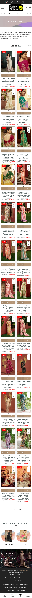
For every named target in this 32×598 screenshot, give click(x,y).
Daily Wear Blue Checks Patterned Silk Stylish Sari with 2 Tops (23, 422)
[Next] (30, 14)
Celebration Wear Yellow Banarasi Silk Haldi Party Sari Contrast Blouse (8, 195)
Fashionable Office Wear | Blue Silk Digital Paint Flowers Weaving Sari (23, 271)
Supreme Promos (23, 570)
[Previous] (1, 14)
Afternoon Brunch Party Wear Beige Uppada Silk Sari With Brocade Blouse (8, 81)
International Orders (11, 587)
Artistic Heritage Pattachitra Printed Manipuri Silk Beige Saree (8, 496)
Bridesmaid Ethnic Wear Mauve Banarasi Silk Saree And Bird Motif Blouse (23, 119)
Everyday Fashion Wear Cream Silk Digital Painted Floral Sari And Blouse (8, 346)
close (30, 2)
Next (20, 510)
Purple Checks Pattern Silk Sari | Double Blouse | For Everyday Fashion (8, 458)
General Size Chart (15, 581)
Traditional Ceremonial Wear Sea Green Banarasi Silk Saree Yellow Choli (24, 157)
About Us (12, 575)
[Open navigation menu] (4, 8)
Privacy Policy (11, 590)
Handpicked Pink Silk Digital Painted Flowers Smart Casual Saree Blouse (24, 233)
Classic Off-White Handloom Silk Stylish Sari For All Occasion (8, 422)
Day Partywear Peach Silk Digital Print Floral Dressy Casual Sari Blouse (8, 270)
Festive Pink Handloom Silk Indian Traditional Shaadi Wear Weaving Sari (8, 384)
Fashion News (21, 590)
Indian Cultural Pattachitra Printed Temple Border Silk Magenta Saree (23, 496)
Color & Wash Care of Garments (15, 578)
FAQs (18, 575)
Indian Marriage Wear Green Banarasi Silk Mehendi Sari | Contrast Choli (8, 157)
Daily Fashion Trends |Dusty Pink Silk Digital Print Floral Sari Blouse (8, 308)
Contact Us (22, 587)
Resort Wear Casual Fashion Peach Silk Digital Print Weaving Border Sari (23, 195)
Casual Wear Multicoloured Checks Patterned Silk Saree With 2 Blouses (23, 458)
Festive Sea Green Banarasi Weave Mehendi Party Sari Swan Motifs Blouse (23, 81)
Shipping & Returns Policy (10, 584)
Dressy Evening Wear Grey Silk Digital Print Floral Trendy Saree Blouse (8, 233)
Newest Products (9, 14)
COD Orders (24, 584)
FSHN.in (20, 572)
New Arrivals (21, 14)
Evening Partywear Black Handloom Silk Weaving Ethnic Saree (24, 384)
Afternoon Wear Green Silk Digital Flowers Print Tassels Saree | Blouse (23, 308)
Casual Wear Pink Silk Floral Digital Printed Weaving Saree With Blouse (23, 346)
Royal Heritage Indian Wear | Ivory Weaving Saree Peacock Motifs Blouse (8, 119)
